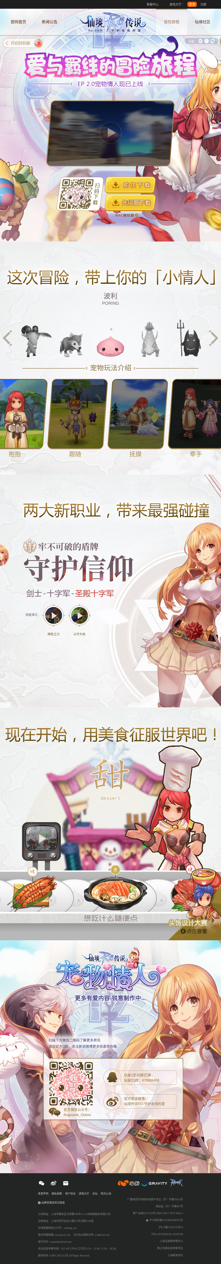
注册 (203, 4)
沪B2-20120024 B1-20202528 (167, 1234)
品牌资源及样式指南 (53, 1202)
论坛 (95, 1193)
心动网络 (19, 4)
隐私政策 (57, 1193)
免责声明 (43, 1193)
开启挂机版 (23, 43)
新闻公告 (49, 22)
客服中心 (153, 4)
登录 (192, 4)
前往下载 (130, 184)
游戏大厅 (175, 4)
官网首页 (18, 22)
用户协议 (70, 1193)
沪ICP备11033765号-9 (171, 1227)
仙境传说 (110, 22)
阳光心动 (106, 1193)
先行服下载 (130, 202)
